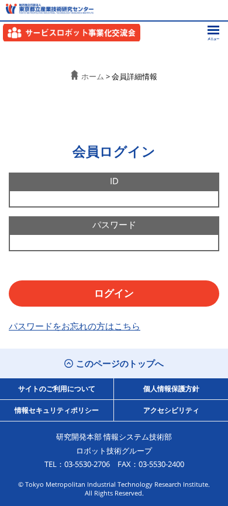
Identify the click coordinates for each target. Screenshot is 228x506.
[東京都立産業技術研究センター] (47, 8)
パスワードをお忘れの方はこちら (74, 326)
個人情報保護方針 (171, 388)
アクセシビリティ (171, 410)
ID (114, 181)
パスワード (114, 224)
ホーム (92, 76)
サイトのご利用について (56, 388)
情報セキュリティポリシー (57, 410)
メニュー (213, 33)
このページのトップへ (120, 363)
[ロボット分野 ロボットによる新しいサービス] (71, 32)
